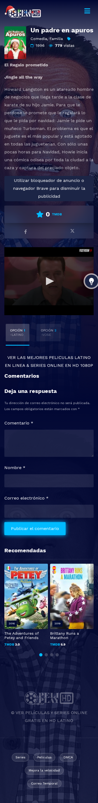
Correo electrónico (26, 498)
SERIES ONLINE (47, 365)
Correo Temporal (44, 783)
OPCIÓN (17, 332)
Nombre (14, 467)
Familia (56, 38)
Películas (44, 757)
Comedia (38, 38)
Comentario (18, 423)
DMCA (68, 757)
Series (20, 757)
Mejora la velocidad (44, 770)
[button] (40, 654)
